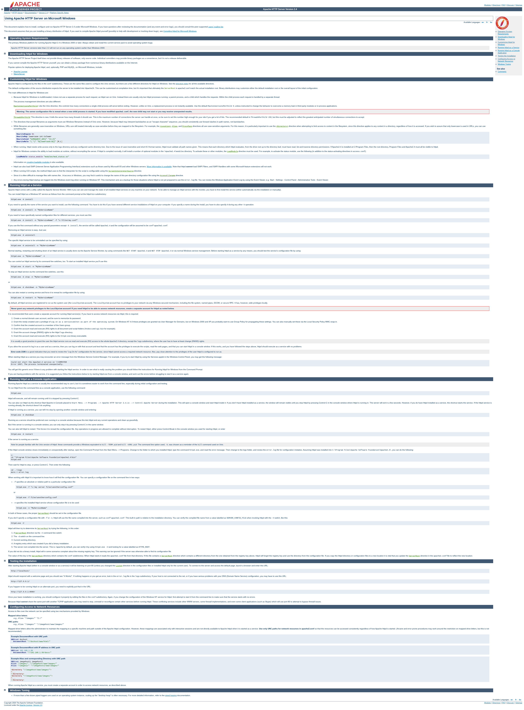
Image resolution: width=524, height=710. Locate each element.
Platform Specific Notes (59, 13)
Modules (487, 5)
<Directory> (282, 126)
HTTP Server (17, 13)
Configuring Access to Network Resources (506, 60)
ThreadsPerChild (22, 117)
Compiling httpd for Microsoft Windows (179, 31)
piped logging (171, 695)
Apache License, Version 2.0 (31, 705)
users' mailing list (215, 27)
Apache (7, 13)
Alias (174, 126)
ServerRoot (43, 513)
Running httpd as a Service (508, 48)
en (482, 22)
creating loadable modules (38, 162)
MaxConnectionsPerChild (26, 106)
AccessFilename (167, 175)
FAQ (503, 5)
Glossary (510, 5)
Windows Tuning (504, 64)
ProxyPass (187, 126)
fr (487, 22)
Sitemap (519, 5)
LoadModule (232, 151)
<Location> (165, 126)
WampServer (19, 74)
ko (491, 22)
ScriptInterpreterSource (121, 171)
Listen (119, 566)
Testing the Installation (507, 56)
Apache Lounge (20, 71)
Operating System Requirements (505, 33)
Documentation (31, 13)
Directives (496, 5)
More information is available (159, 166)
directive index (182, 84)
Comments (502, 72)
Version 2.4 (43, 13)
